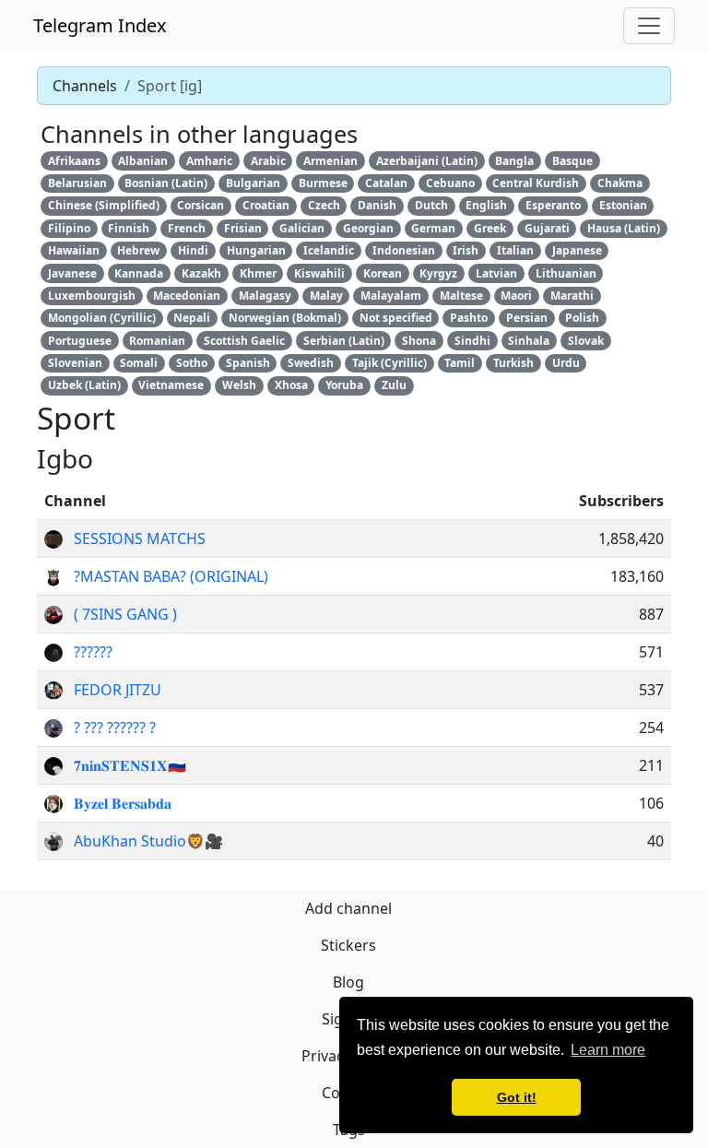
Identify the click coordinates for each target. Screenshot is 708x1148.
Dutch (431, 205)
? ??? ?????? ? (115, 727)
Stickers (348, 945)
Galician (301, 228)
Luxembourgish (92, 295)
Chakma (620, 183)
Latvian (496, 273)
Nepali (191, 317)
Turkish (513, 363)
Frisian (243, 228)
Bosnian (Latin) (165, 183)
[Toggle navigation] (649, 25)
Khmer (258, 273)
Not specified (396, 317)
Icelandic (328, 250)
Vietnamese (171, 385)
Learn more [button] (608, 1050)
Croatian (265, 205)
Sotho (191, 363)
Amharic (209, 161)
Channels (85, 86)
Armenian (330, 161)
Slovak (586, 341)
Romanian (157, 341)
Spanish (248, 363)
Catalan (386, 183)
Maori (516, 295)
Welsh (239, 385)
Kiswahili (319, 273)
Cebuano (450, 183)
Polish (582, 317)
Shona (419, 341)
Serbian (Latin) (343, 341)
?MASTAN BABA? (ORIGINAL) (171, 576)
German (433, 228)
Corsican (200, 205)
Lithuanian (566, 273)
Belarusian (77, 183)
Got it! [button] (517, 1097)
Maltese (461, 295)
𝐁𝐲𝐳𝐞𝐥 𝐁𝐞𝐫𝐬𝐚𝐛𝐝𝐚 (122, 803)
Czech (324, 205)
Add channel (348, 908)
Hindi (193, 250)
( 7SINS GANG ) (125, 614)
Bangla (514, 161)
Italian (515, 250)
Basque (572, 161)
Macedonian (186, 295)
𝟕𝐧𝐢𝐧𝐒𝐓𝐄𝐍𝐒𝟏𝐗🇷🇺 (130, 765)
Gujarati (547, 228)
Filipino (69, 228)
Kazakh (201, 273)
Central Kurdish (535, 183)
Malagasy (265, 295)
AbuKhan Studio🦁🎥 (148, 841)
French (187, 228)
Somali (139, 363)
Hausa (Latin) (623, 228)
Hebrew (138, 250)
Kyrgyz (438, 273)
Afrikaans (74, 161)
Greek (490, 228)
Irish (465, 250)
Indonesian (403, 250)
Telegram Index (100, 25)
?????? (93, 652)
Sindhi (472, 341)
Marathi (572, 295)
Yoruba (344, 385)
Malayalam (390, 295)
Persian (527, 317)
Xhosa (291, 385)
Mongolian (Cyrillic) (102, 317)
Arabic (268, 161)
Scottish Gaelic (244, 341)
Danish (377, 205)
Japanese (577, 250)
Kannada (138, 273)
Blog (348, 982)
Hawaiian (74, 250)
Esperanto (553, 205)
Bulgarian (253, 183)
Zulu (394, 385)
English (486, 205)
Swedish (311, 363)
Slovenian (75, 363)
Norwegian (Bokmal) (285, 317)
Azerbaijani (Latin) (427, 161)
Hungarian (256, 250)
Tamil (459, 363)
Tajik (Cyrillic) (389, 363)
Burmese (323, 183)
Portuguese (80, 341)
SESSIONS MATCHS (140, 538)
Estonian (623, 205)
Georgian (368, 228)
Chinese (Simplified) (103, 205)
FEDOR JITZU (117, 690)
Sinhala (528, 341)
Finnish (128, 228)
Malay (326, 295)
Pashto (469, 317)
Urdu (566, 363)
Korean (382, 273)
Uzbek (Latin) (84, 385)
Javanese (72, 273)
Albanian (143, 161)
